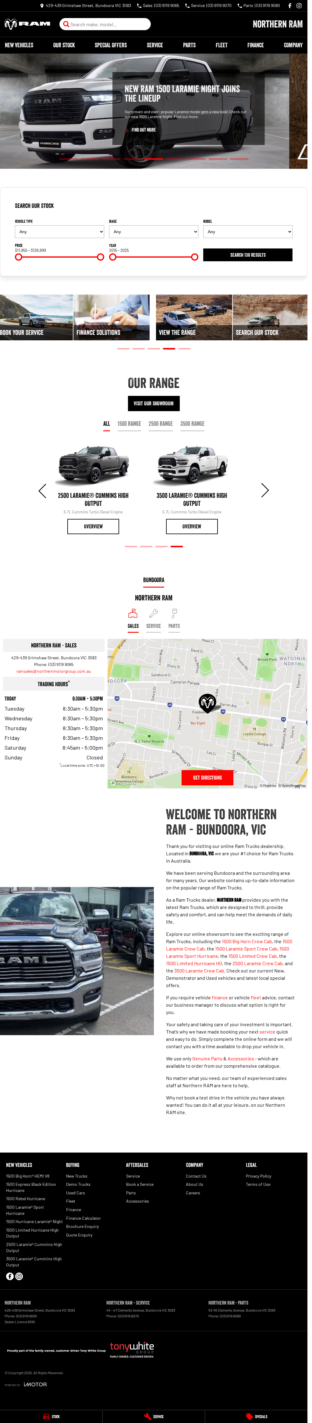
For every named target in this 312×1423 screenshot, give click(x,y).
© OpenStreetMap (292, 785)
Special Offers (111, 45)
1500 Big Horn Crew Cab (247, 941)
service (267, 1031)
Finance (255, 45)
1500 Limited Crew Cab (253, 956)
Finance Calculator (83, 1218)
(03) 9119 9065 (60, 664)
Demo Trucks (78, 1184)
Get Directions (207, 777)
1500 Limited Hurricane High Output (32, 1233)
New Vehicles (19, 45)
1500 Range (129, 423)
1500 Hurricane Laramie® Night (34, 1221)
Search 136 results (248, 255)
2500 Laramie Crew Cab (257, 963)
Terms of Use (258, 1184)
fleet (256, 997)
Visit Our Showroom (154, 403)
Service (155, 45)
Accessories (241, 1058)
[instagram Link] (299, 5)
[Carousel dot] (68, 159)
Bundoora (153, 580)
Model (207, 221)
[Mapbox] (124, 783)
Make (113, 221)
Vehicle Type (24, 221)
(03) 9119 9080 (230, 1316)
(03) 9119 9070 (128, 1316)
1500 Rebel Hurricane (25, 1198)
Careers (193, 1192)
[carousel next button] (264, 490)
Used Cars (75, 1192)
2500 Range (161, 423)
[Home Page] (27, 24)
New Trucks (76, 1176)
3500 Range (192, 423)
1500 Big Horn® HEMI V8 (27, 1176)
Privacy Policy (258, 1176)
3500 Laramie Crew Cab (199, 970)
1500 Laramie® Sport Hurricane (25, 1210)
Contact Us (196, 1176)
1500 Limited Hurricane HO (194, 963)
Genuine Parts (207, 1058)
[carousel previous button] (43, 490)
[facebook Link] (290, 5)
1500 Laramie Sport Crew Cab (246, 948)
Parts (189, 45)
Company (293, 45)
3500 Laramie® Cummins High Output (34, 1261)
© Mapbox (268, 785)
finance (220, 997)
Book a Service (140, 1184)
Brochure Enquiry (82, 1226)
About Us (194, 1184)
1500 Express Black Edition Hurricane (31, 1187)
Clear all (283, 208)
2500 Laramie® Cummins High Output (34, 1247)
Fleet (222, 45)
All (106, 423)
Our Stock (64, 45)
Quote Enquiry (79, 1234)
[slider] (18, 257)
